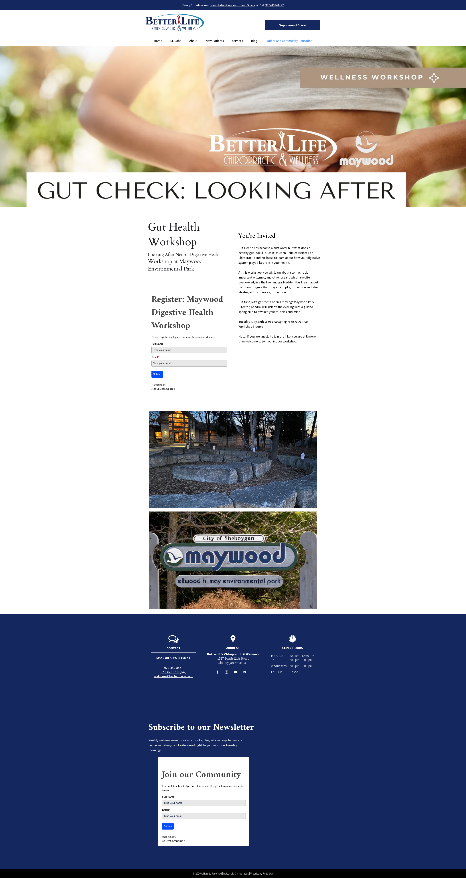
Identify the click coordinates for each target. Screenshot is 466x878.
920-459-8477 (274, 5)
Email (155, 357)
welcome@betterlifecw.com (173, 676)
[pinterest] (244, 672)
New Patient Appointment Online (232, 5)
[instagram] (226, 672)
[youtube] (235, 672)
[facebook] (217, 672)
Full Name (157, 343)
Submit (157, 374)
